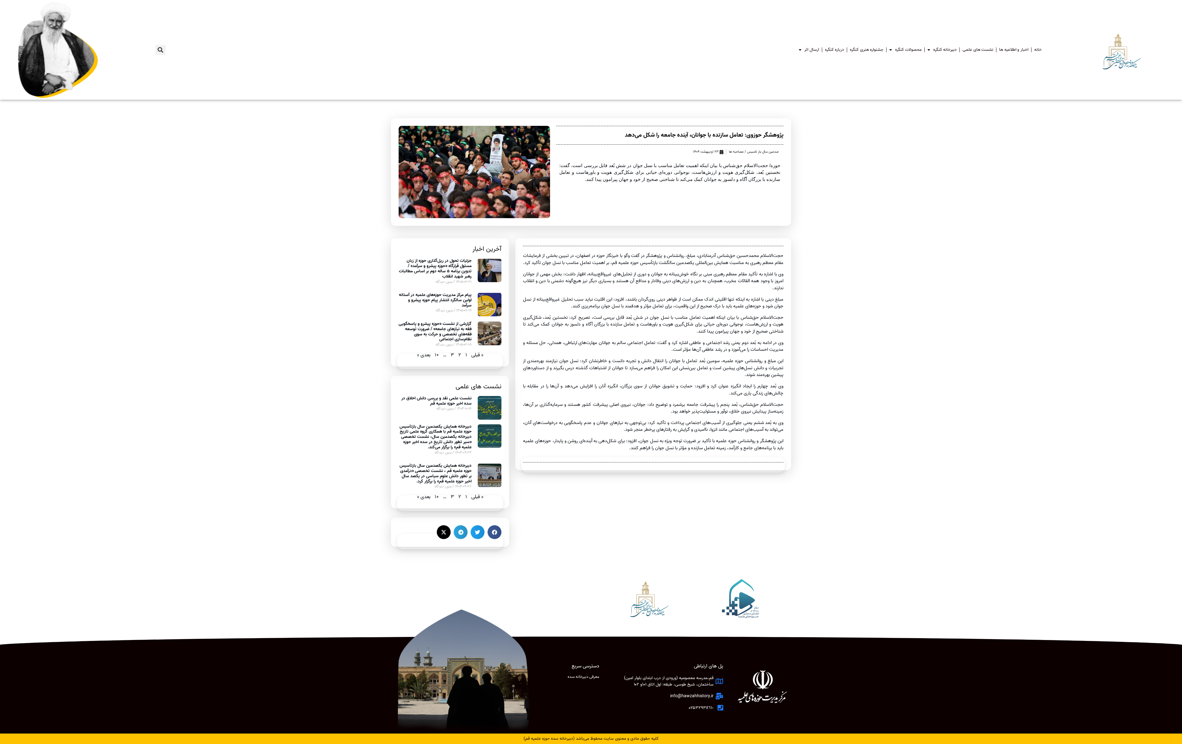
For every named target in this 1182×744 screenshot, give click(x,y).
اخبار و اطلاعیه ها (1013, 49)
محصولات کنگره (908, 49)
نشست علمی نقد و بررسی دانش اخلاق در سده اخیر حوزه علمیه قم (436, 401)
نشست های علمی (978, 49)
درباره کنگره (834, 49)
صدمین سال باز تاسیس (763, 151)
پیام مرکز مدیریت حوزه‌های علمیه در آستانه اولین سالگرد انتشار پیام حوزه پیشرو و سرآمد (435, 300)
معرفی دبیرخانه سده (583, 677)
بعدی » (424, 355)
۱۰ (437, 355)
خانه (1038, 49)
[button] (160, 50)
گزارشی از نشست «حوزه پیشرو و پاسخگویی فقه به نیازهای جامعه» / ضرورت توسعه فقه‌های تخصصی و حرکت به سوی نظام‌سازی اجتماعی (435, 331)
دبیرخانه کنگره (945, 49)
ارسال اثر (811, 49)
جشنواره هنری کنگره (866, 49)
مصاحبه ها (736, 151)
